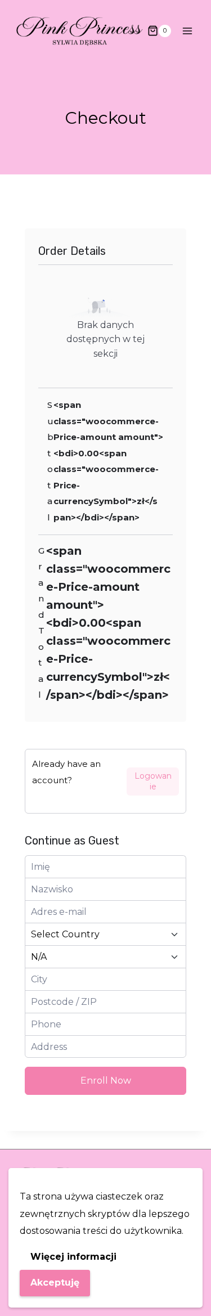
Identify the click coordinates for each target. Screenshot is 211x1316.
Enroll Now (105, 1080)
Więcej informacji (73, 1256)
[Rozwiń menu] (187, 30)
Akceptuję (54, 1282)
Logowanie (153, 781)
